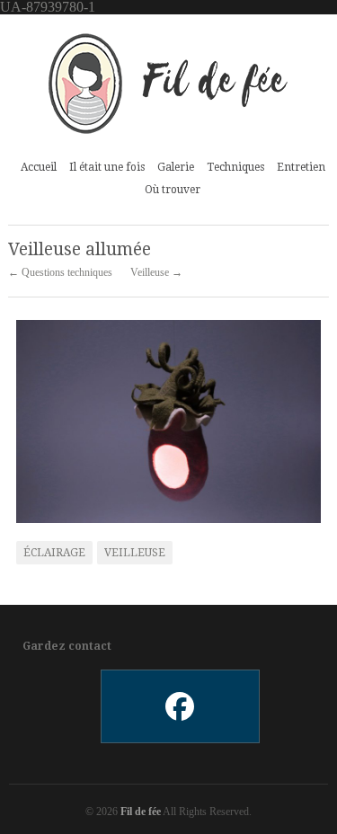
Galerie (175, 164)
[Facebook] (179, 706)
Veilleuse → (156, 272)
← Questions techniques (60, 272)
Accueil (39, 167)
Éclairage (54, 552)
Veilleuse (134, 552)
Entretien (301, 167)
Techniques (235, 167)
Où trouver (172, 189)
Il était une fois (107, 167)
